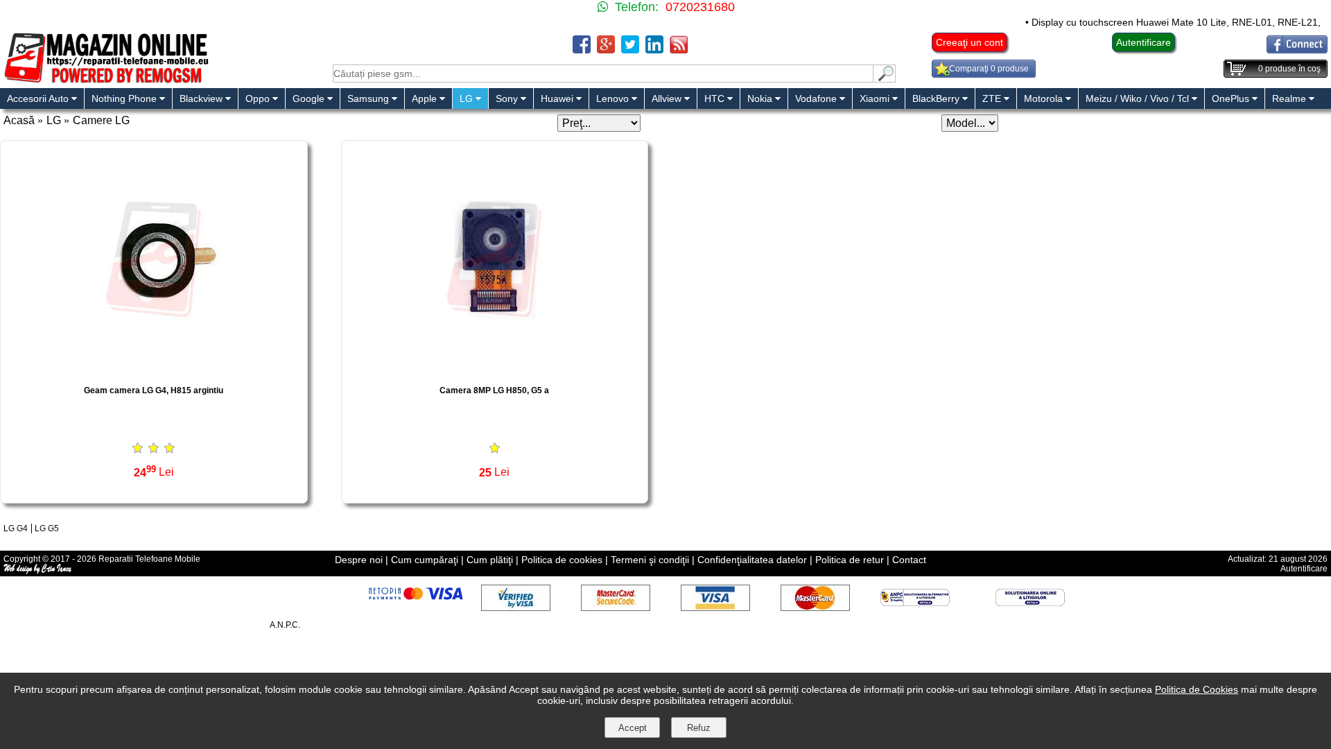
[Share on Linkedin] (654, 49)
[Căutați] (884, 79)
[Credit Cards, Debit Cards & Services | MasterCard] (815, 607)
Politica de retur (849, 559)
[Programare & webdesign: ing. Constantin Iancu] (38, 571)
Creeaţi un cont (969, 42)
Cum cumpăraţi (424, 559)
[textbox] (603, 73)
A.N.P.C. (285, 625)
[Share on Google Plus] (606, 49)
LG (53, 120)
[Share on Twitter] (630, 49)
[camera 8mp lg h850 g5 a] (495, 370)
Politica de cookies (561, 559)
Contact (909, 559)
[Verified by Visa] (515, 607)
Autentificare (1143, 42)
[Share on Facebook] (582, 49)
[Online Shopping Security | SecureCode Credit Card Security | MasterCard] (615, 607)
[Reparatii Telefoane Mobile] (105, 81)
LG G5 (47, 528)
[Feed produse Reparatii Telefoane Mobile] (679, 49)
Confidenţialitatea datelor (752, 559)
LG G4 (15, 528)
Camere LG (101, 120)
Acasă (19, 120)
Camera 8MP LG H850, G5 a (494, 390)
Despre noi (359, 559)
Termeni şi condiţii (650, 559)
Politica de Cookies (1196, 689)
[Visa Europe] (715, 607)
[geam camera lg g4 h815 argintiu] (154, 370)
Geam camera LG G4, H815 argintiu (153, 390)
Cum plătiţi (490, 559)
